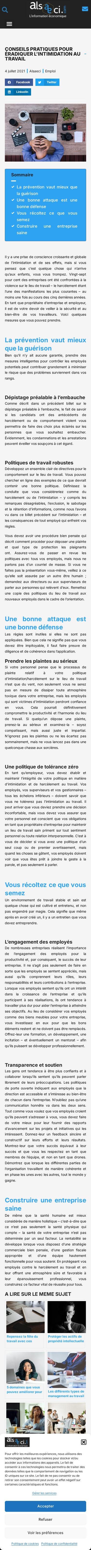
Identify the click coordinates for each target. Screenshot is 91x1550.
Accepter (45, 1506)
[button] (83, 1442)
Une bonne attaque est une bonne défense (47, 203)
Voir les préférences (45, 1532)
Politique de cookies (25, 1543)
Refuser (45, 1519)
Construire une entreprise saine (47, 229)
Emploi (50, 71)
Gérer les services (44, 1493)
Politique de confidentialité (59, 1543)
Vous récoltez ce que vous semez (47, 216)
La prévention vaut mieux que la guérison (47, 190)
